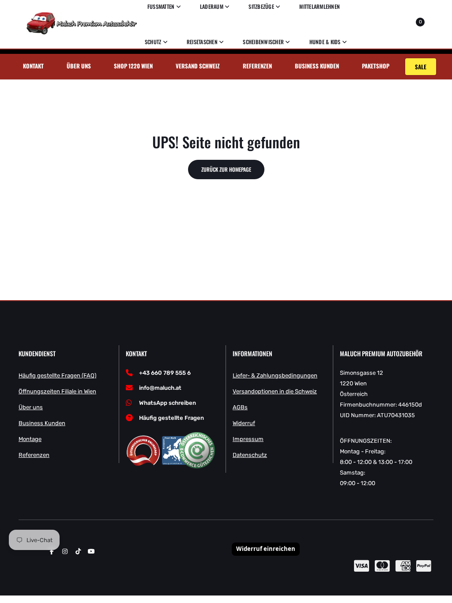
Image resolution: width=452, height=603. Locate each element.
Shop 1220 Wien (133, 65)
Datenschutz (250, 455)
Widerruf (244, 423)
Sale (420, 66)
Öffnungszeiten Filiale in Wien (57, 391)
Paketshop (375, 65)
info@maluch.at (160, 387)
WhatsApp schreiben (167, 402)
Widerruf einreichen (265, 549)
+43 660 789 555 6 (165, 372)
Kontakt (33, 65)
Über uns (31, 407)
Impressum (248, 439)
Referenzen (257, 65)
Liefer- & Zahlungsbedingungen (275, 375)
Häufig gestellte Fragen (171, 418)
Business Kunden (317, 65)
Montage (30, 439)
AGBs (240, 407)
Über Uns (79, 65)
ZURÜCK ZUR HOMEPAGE (226, 169)
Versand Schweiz (198, 65)
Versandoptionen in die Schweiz (275, 391)
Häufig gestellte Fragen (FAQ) (57, 375)
